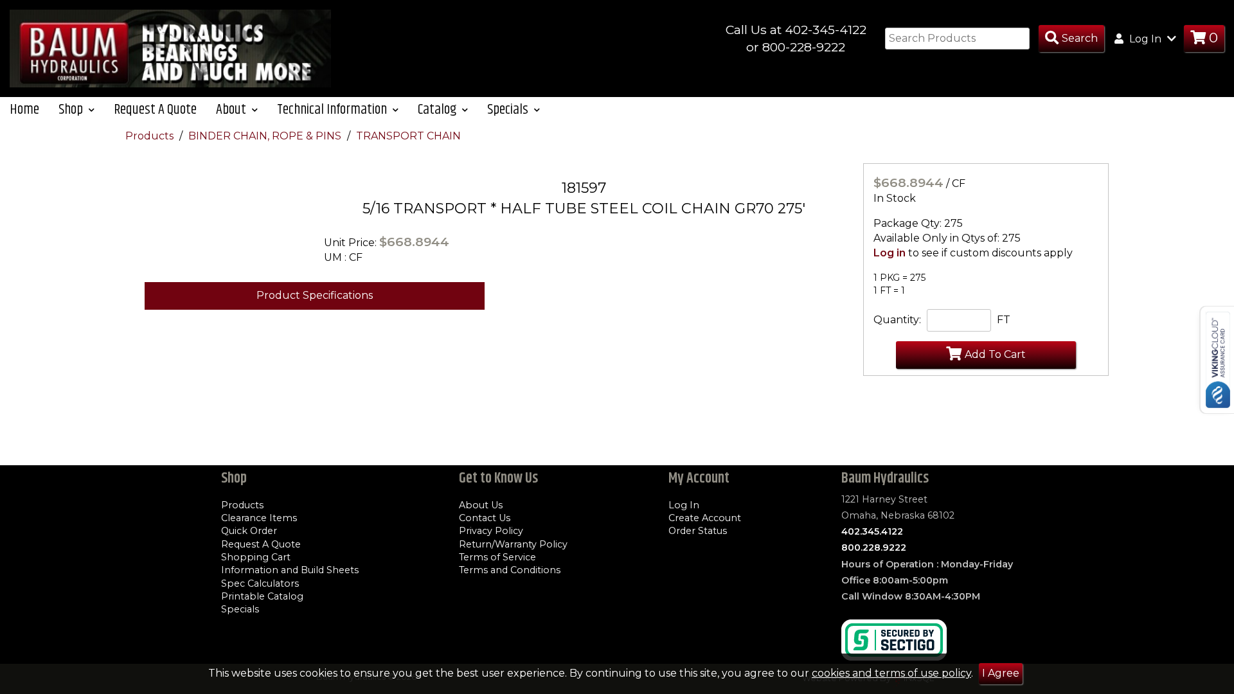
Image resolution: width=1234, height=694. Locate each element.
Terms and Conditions (509, 570)
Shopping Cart (256, 557)
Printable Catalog (262, 596)
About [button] (232, 109)
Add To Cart (995, 354)
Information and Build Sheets (290, 570)
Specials (240, 609)
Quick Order (249, 531)
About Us (481, 505)
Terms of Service (497, 557)
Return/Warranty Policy (513, 544)
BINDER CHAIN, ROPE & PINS (266, 136)
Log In (683, 505)
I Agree (1000, 673)
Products (150, 136)
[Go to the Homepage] (170, 48)
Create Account (704, 518)
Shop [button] (71, 109)
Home (24, 109)
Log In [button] (1145, 39)
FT (1003, 320)
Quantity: (897, 320)
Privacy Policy (491, 531)
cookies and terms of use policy (891, 673)
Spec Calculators (260, 583)
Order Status (697, 531)
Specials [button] (509, 109)
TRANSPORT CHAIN (408, 136)
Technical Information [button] (333, 109)
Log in (889, 253)
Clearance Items (259, 518)
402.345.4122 (872, 531)
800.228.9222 (873, 547)
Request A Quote (155, 109)
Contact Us (484, 518)
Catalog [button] (438, 109)
